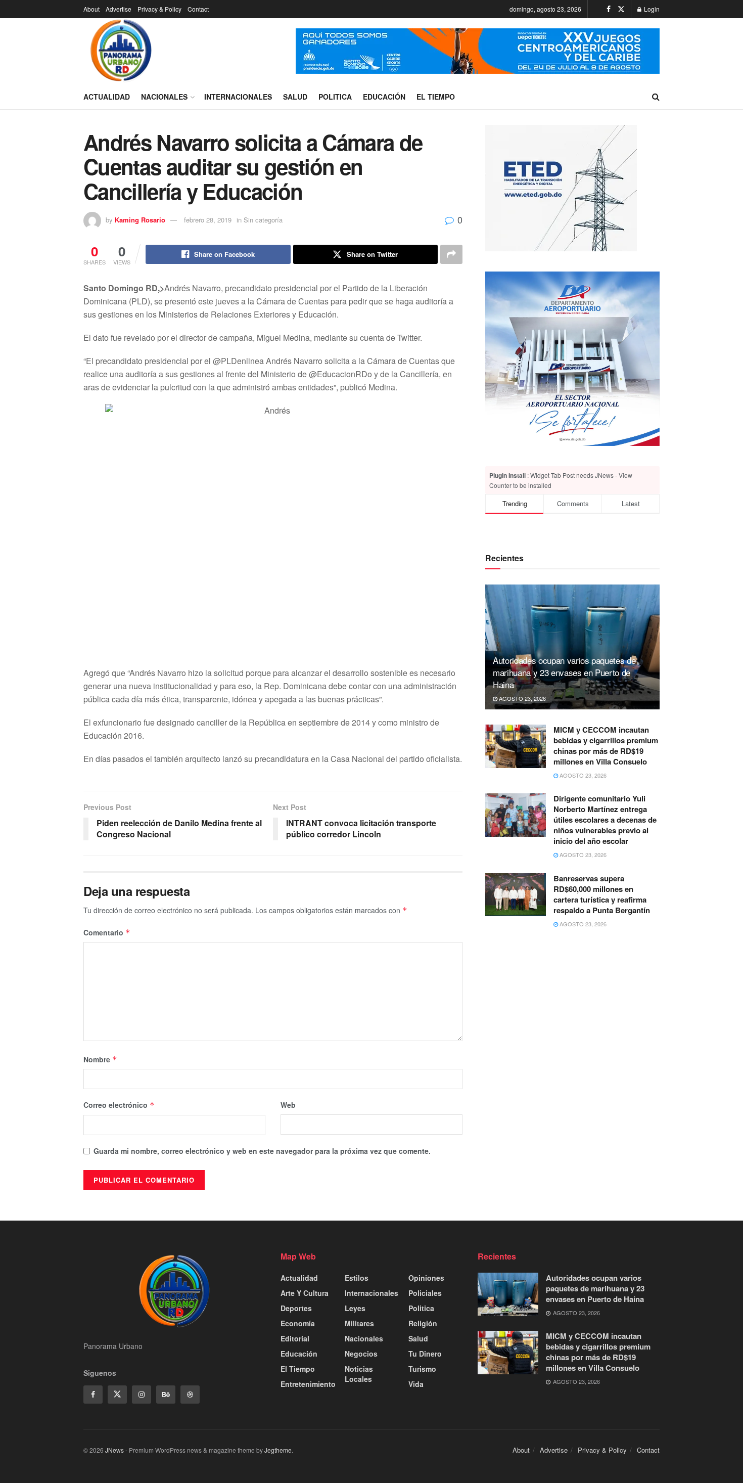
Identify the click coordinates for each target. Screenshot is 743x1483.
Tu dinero (425, 1354)
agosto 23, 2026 (521, 698)
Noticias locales (359, 1374)
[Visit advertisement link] (478, 51)
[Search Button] (656, 96)
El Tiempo (435, 97)
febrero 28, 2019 (207, 219)
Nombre (100, 1059)
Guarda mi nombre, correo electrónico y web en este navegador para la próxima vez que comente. (262, 1151)
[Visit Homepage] (121, 51)
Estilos (356, 1278)
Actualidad (106, 97)
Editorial (295, 1338)
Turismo (422, 1369)
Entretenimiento (308, 1384)
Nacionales (164, 97)
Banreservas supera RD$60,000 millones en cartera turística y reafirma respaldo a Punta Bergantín (601, 894)
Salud (295, 97)
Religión (422, 1323)
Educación (384, 97)
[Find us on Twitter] (621, 9)
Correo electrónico (119, 1105)
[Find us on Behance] (165, 1394)
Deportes (296, 1308)
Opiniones (426, 1278)
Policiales (425, 1293)
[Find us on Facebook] (609, 9)
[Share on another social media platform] (451, 254)
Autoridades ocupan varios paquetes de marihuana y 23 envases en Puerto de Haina (564, 672)
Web (288, 1105)
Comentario (106, 932)
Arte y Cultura (305, 1293)
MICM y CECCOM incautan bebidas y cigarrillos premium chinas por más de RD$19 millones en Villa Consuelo (605, 745)
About (91, 9)
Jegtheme (278, 1450)
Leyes (355, 1308)
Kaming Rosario (140, 219)
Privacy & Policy (159, 9)
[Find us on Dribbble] (190, 1394)
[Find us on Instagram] (141, 1394)
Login (651, 9)
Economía (298, 1323)
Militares (359, 1323)
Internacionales (238, 97)
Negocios (361, 1354)
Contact (198, 9)
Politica (335, 97)
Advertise (118, 9)
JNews (114, 1450)
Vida (416, 1384)
